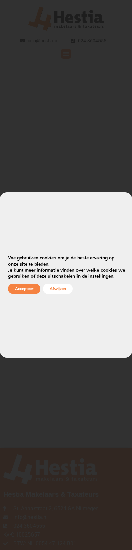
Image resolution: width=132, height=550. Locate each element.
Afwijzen (58, 289)
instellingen (100, 276)
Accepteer (24, 289)
